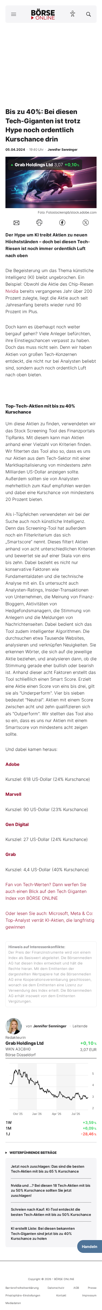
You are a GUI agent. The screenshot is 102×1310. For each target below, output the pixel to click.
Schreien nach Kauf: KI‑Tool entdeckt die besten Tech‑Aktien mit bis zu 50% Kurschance (51, 1211)
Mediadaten (13, 1303)
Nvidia (11, 291)
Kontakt (61, 1295)
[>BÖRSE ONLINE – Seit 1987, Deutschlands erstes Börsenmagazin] (43, 14)
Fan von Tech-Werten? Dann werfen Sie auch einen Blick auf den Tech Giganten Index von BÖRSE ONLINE (45, 891)
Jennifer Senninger (49, 1026)
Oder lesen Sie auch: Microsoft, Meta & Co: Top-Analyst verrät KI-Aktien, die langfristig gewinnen (49, 920)
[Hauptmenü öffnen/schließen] (13, 14)
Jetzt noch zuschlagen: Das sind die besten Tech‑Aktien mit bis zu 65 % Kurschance (47, 1168)
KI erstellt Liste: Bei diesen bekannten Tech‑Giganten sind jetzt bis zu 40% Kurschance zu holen (43, 1233)
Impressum (89, 1295)
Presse (92, 1287)
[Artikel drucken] (39, 222)
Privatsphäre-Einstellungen (22, 1295)
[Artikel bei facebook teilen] (62, 222)
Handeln (89, 1246)
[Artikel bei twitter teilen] (85, 222)
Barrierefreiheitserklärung (22, 1287)
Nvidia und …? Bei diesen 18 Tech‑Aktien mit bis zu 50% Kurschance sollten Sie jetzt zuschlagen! (50, 1190)
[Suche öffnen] (89, 14)
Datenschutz (56, 1287)
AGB (76, 1287)
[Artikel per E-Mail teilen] (16, 222)
